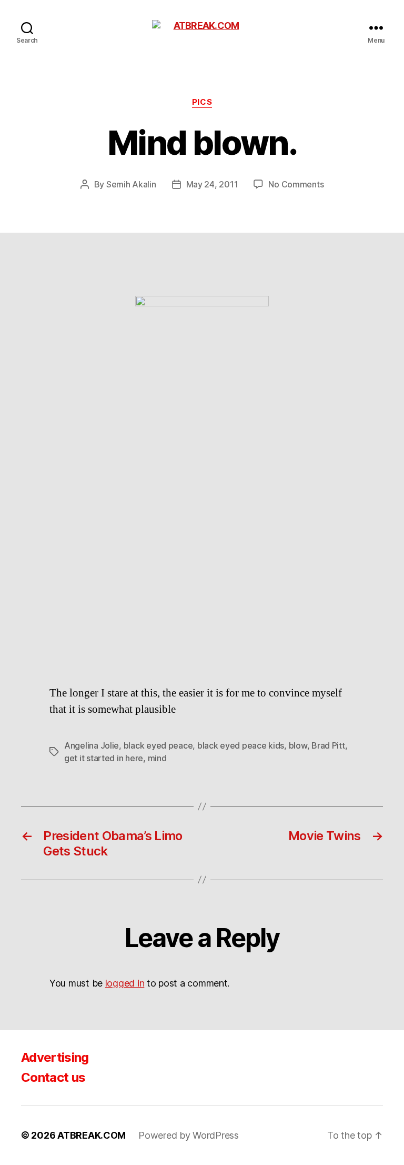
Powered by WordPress (188, 1135)
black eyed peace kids (240, 745)
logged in (125, 983)
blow (298, 745)
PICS (202, 102)
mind (157, 758)
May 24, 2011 (212, 184)
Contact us (53, 1077)
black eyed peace (158, 745)
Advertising (55, 1057)
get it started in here (103, 758)
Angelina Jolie (91, 745)
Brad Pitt (328, 745)
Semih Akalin (131, 184)
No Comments (296, 184)
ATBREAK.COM (91, 1135)
